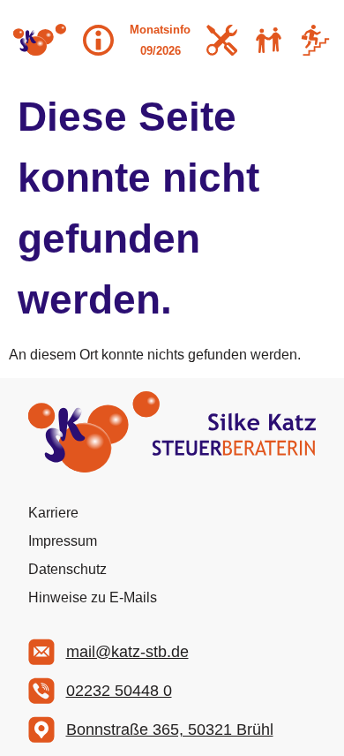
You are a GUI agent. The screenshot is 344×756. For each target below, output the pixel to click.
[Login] (221, 40)
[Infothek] (98, 40)
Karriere (53, 512)
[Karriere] (315, 40)
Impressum (62, 540)
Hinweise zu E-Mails (92, 597)
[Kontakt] (268, 40)
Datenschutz (67, 569)
